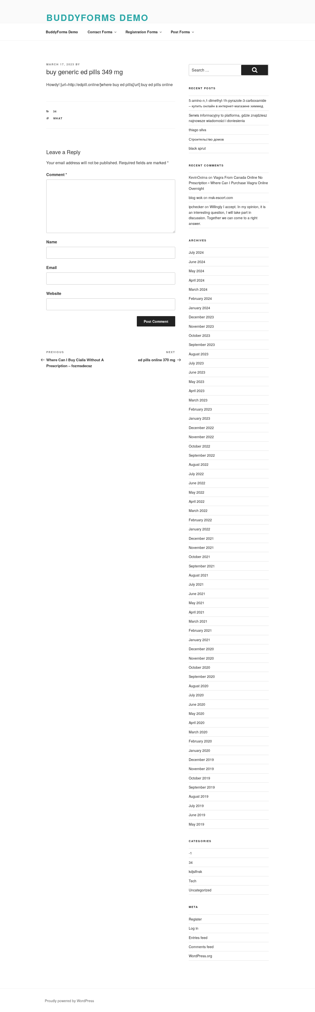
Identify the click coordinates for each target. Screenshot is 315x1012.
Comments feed (201, 946)
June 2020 (197, 704)
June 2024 (197, 261)
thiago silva (197, 129)
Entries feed (198, 937)
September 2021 (202, 565)
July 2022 (196, 473)
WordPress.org (200, 955)
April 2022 (197, 501)
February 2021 (200, 630)
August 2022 (198, 464)
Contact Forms (100, 31)
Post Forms (180, 31)
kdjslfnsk (195, 871)
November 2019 (201, 768)
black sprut (197, 148)
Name (51, 242)
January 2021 (199, 639)
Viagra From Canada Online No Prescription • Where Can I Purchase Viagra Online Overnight (228, 183)
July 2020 (196, 694)
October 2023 (199, 335)
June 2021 (197, 593)
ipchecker (196, 206)
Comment (56, 174)
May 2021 (196, 602)
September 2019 (202, 787)
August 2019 (198, 796)
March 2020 (198, 731)
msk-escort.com (220, 197)
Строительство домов (206, 139)
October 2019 (199, 778)
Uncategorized (200, 889)
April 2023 (197, 390)
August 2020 (198, 685)
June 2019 (197, 814)
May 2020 (196, 713)
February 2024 (200, 298)
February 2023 (200, 409)
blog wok (196, 197)
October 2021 (199, 556)
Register (195, 919)
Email (51, 267)
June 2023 (197, 372)
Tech (192, 880)
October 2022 (199, 446)
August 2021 (198, 575)
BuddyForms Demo (97, 17)
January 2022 (199, 528)
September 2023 (202, 344)
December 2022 (201, 427)
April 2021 (197, 612)
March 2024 (198, 289)
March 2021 (198, 621)
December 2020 (201, 648)
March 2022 (198, 510)
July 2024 (196, 252)
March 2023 (198, 400)
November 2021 (201, 547)
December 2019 (201, 759)
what (58, 118)
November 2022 (201, 436)
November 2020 (201, 658)
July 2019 (196, 805)
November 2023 (201, 326)
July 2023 (196, 363)
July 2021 (196, 584)
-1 (190, 852)
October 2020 (199, 667)
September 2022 (202, 455)
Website (53, 293)
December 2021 (201, 538)
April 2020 (197, 722)
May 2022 (196, 492)
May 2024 (196, 270)
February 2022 (200, 519)
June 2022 (197, 482)
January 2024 (199, 307)
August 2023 (198, 353)
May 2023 (196, 381)
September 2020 (202, 676)
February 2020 (200, 741)
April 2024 (197, 280)
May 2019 (196, 824)
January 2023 (199, 418)
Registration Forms (142, 31)
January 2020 (199, 750)
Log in (193, 928)
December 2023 (201, 316)
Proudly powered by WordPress (69, 1000)
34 (55, 111)
